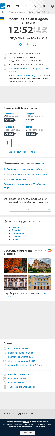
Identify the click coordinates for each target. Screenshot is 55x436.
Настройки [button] (52, 6)
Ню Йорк (9, 127)
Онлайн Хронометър (18, 374)
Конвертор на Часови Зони (21, 357)
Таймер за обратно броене (21, 387)
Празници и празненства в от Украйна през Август (25, 185)
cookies (26, 422)
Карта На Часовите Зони (20, 353)
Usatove (15, 227)
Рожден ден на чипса (17, 179)
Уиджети (26, 6)
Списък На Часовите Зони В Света (25, 365)
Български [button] (9, 414)
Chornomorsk (17, 233)
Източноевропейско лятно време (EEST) (28, 68)
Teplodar (15, 239)
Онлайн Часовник (17, 378)
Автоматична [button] (28, 414)
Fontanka (15, 230)
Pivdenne (16, 236)
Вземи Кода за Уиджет (27, 44)
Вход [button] (43, 6)
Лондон (30, 113)
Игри (34, 6)
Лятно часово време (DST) (21, 75)
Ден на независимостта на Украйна (24, 169)
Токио (29, 127)
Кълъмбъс (9, 113)
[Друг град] (8, 143)
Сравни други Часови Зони (21, 152)
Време (8, 6)
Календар (17, 6)
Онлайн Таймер (16, 383)
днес (41, 163)
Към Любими (20, 44)
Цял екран (34, 44)
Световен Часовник (18, 348)
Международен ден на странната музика (27, 174)
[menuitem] (8, 6)
